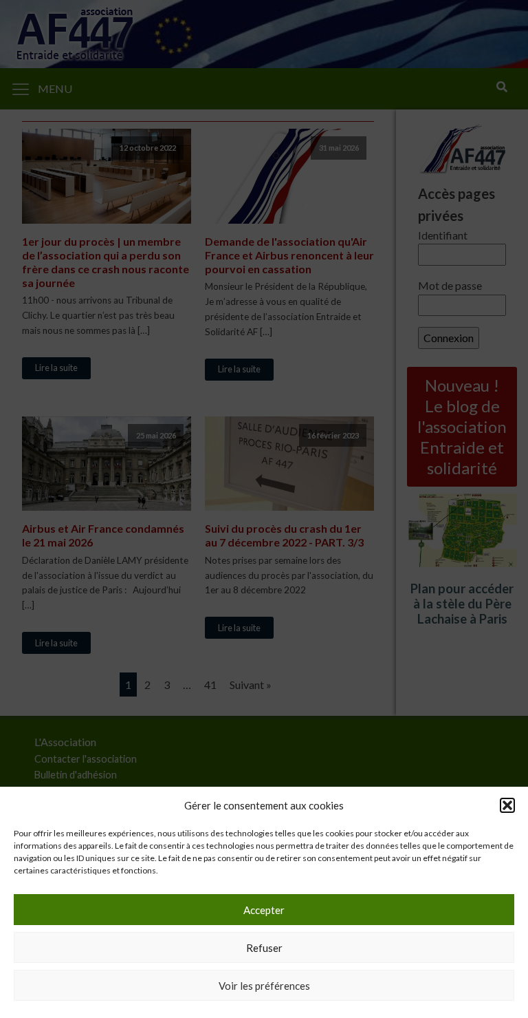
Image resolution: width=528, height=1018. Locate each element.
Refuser (264, 948)
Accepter (264, 910)
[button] (507, 805)
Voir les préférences (264, 985)
